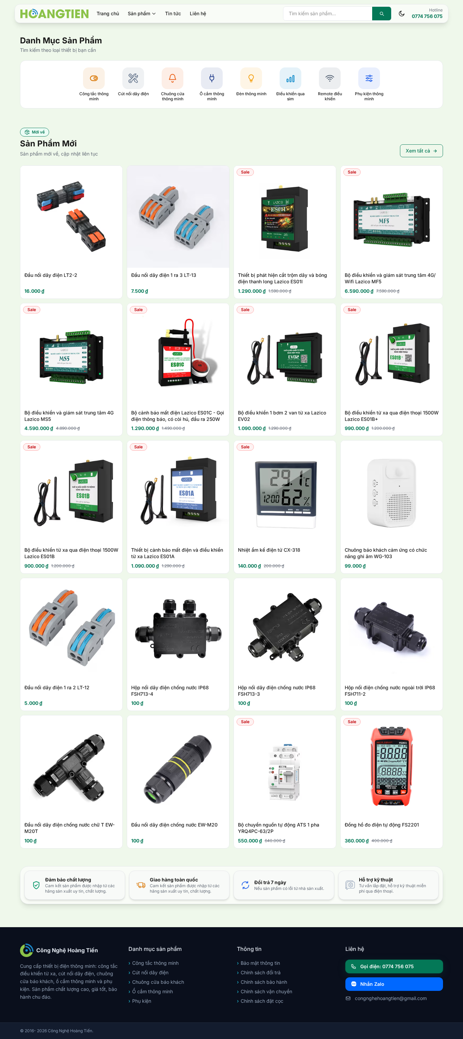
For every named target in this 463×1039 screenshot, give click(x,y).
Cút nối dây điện (148, 972)
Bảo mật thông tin (258, 963)
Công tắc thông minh (153, 963)
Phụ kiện (139, 1001)
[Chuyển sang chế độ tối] (402, 13)
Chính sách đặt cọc (260, 1001)
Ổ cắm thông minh (150, 991)
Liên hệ (198, 13)
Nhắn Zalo (372, 984)
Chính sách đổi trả (259, 972)
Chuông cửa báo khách (156, 982)
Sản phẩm (139, 13)
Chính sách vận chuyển (264, 991)
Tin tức (173, 13)
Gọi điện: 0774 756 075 (387, 966)
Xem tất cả (418, 151)
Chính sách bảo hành (262, 982)
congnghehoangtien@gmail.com (391, 998)
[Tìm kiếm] (381, 13)
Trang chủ (108, 13)
